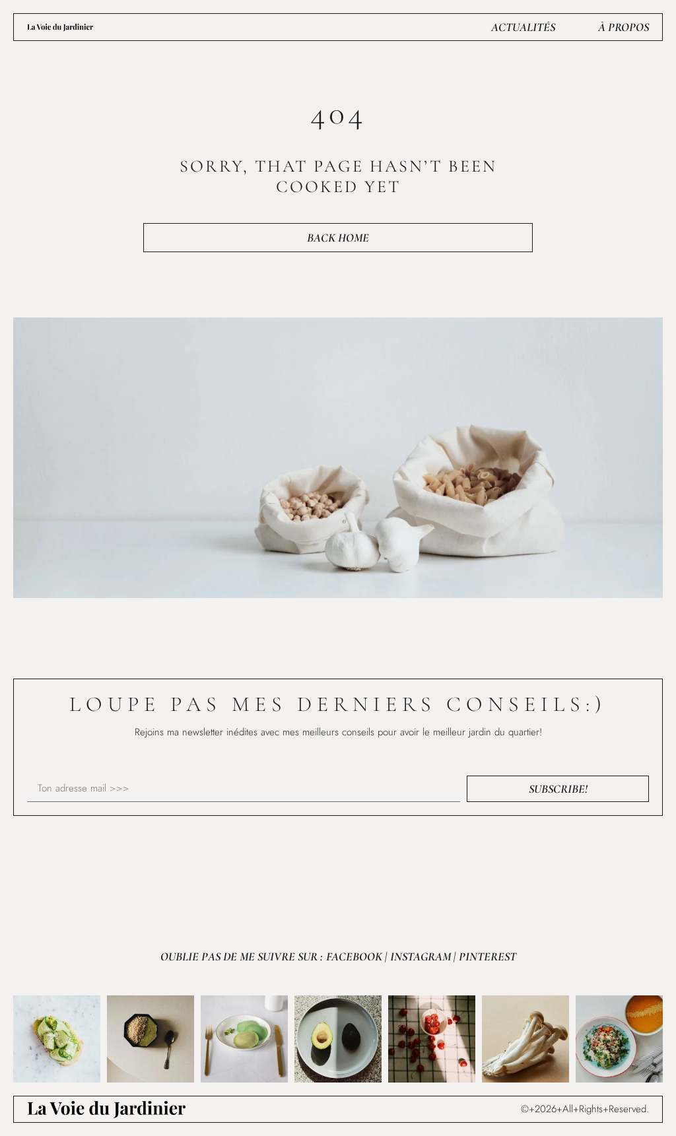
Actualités (523, 27)
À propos (623, 27)
